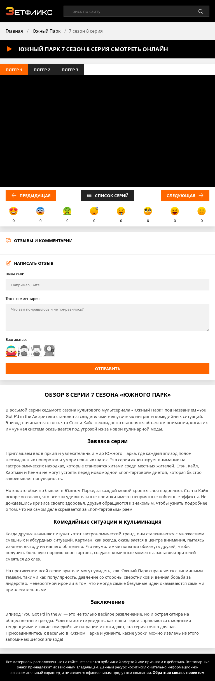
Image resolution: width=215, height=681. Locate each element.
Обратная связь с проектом (179, 672)
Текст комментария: (23, 298)
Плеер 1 (14, 69)
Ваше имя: (15, 273)
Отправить (107, 368)
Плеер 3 (70, 69)
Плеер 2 (42, 69)
